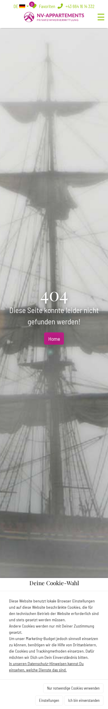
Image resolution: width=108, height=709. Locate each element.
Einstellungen (49, 700)
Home (54, 338)
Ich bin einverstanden (84, 700)
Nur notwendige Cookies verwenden (73, 688)
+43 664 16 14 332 (79, 6)
